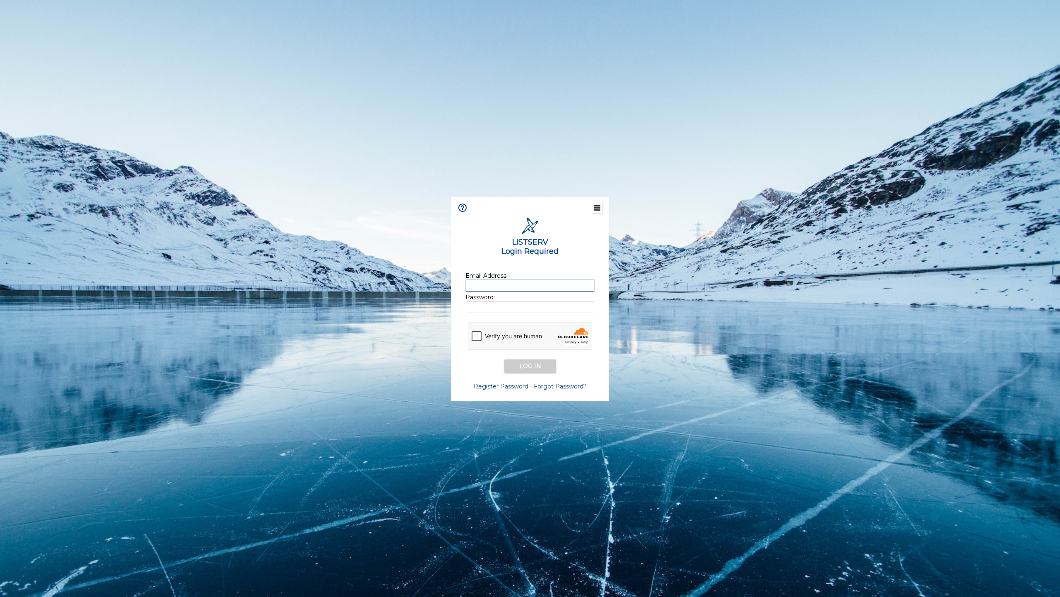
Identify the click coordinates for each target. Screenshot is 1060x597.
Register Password (501, 386)
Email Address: (486, 275)
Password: (480, 297)
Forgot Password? (560, 386)
